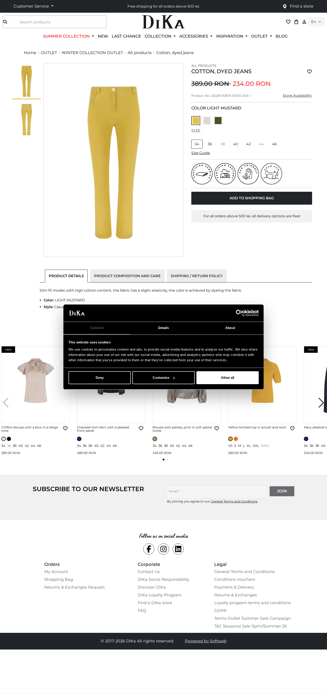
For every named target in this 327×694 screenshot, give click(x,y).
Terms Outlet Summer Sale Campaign (252, 618)
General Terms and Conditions (234, 501)
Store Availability (297, 95)
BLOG (282, 36)
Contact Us (149, 571)
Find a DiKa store (155, 602)
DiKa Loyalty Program (160, 595)
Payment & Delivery (234, 587)
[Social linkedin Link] (178, 549)
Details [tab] (163, 328)
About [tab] (230, 328)
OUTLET (49, 52)
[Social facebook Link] (148, 549)
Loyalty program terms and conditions (252, 602)
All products (140, 52)
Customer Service (32, 6)
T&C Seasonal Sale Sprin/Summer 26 (250, 626)
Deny (100, 377)
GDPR (220, 610)
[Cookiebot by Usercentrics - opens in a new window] (239, 313)
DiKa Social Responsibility (163, 579)
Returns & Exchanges (235, 595)
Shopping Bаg (58, 579)
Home (30, 52)
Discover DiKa (152, 587)
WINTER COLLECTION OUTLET (92, 52)
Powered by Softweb (205, 641)
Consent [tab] (96, 328)
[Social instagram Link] (163, 549)
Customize (161, 377)
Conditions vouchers (234, 579)
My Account (56, 571)
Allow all (227, 377)
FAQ (142, 610)
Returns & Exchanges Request (74, 587)
